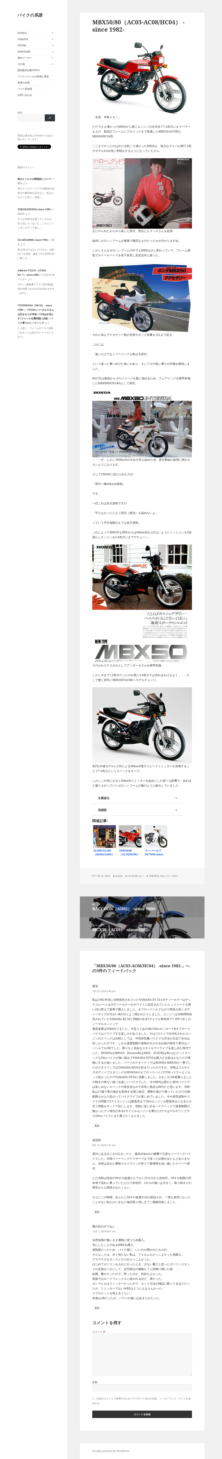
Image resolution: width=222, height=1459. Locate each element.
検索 (20, 112)
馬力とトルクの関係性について (34, 179)
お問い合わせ (25, 95)
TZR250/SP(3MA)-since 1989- (34, 209)
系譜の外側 (24, 82)
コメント (99, 1331)
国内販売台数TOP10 (29, 70)
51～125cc (172, 876)
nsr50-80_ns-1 (136, 876)
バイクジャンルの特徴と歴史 (33, 76)
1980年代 (154, 876)
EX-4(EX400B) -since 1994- (33, 240)
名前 (94, 1382)
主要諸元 (103, 798)
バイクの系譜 (30, 15)
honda (119, 876)
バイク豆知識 (25, 88)
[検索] (50, 117)
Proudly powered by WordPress (110, 1451)
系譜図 (102, 810)
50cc (162, 876)
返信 (97, 1125)
